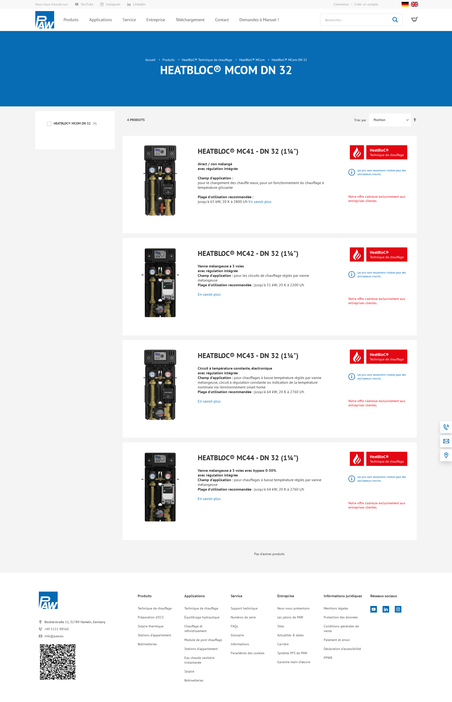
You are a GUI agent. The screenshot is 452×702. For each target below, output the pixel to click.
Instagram (113, 4)
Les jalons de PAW (290, 617)
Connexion (341, 4)
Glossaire (237, 635)
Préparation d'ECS (151, 617)
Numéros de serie (243, 617)
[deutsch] (405, 4)
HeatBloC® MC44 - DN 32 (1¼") (248, 457)
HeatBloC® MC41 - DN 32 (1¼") (248, 151)
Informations (240, 644)
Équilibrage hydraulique (201, 617)
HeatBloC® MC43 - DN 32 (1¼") (248, 355)
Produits (169, 60)
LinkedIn (139, 4)
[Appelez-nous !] (446, 427)
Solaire (189, 671)
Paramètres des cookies (247, 653)
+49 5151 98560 (56, 629)
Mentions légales (336, 608)
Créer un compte (366, 4)
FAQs (234, 626)
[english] (413, 4)
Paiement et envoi (337, 640)
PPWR (328, 658)
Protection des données (341, 617)
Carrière (283, 644)
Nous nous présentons (293, 608)
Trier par (360, 120)
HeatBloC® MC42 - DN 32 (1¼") (248, 253)
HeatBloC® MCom (252, 60)
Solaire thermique (150, 626)
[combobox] (361, 20)
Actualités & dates (290, 635)
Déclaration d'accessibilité (342, 649)
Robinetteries (147, 644)
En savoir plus (260, 201)
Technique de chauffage (155, 608)
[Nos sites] (446, 455)
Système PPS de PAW (292, 653)
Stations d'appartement (154, 635)
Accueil (150, 60)
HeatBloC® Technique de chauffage (207, 60)
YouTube (87, 4)
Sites (280, 626)
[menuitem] (71, 19)
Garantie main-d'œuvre (293, 662)
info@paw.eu (54, 636)
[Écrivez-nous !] (446, 441)
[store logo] (44, 19)
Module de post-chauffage (203, 640)
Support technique (244, 608)
